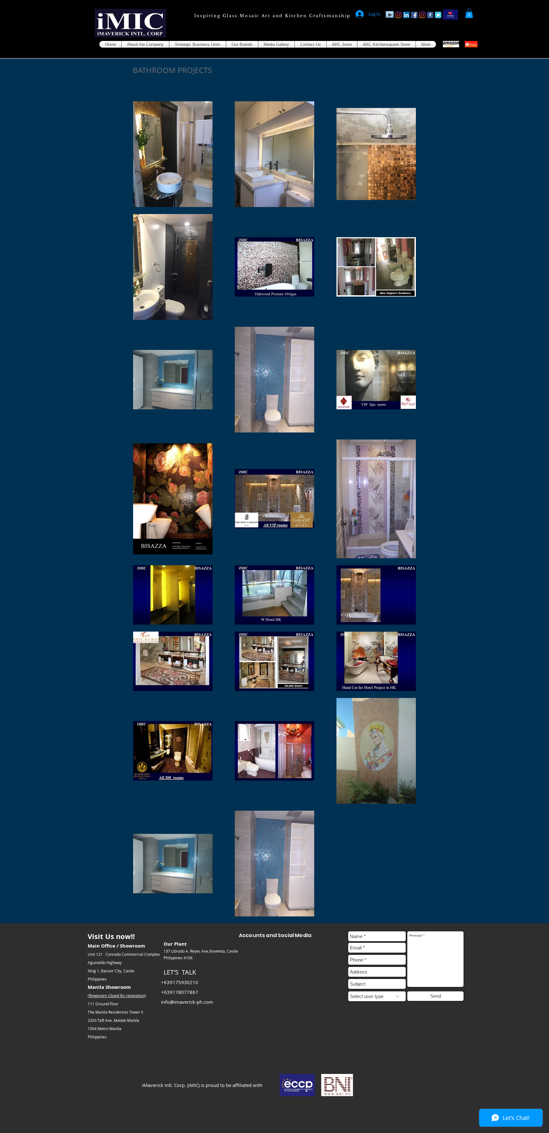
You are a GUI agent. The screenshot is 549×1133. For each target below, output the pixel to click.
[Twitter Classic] (438, 15)
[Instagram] (398, 15)
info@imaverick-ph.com (187, 1002)
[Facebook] (414, 15)
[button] (469, 13)
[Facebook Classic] (430, 15)
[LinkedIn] (406, 15)
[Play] (390, 14)
